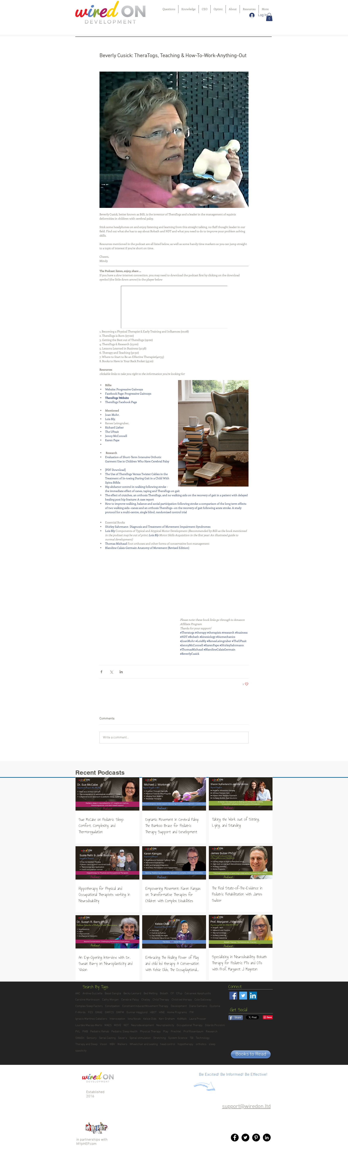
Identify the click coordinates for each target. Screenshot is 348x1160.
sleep (212, 1044)
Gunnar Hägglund (136, 1012)
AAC (77, 993)
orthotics (201, 1044)
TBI (191, 1038)
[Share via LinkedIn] (121, 672)
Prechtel (176, 1031)
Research (212, 1031)
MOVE (117, 1025)
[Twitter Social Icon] (243, 995)
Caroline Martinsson (87, 1000)
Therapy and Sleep (86, 1044)
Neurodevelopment (142, 1025)
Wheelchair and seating (144, 1044)
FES (90, 1012)
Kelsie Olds (149, 1019)
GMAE (99, 1012)
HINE (162, 1012)
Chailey (145, 1000)
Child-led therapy (182, 1000)
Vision (103, 1044)
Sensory (92, 1038)
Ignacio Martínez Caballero (91, 1019)
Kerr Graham (167, 1019)
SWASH (79, 1038)
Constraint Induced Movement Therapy (145, 1006)
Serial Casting (107, 1038)
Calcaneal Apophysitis (198, 993)
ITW (191, 1012)
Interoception (117, 1019)
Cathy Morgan (110, 1000)
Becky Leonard (132, 993)
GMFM (120, 1012)
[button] (269, 17)
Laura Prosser (197, 1019)
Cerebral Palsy (130, 1000)
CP (172, 993)
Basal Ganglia (113, 993)
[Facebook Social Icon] (233, 995)
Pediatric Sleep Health (124, 1031)
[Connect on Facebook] (235, 1137)
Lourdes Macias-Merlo (88, 1025)
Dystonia (215, 1006)
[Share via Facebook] (101, 672)
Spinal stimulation (140, 1038)
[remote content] (174, 307)
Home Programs (177, 1012)
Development (179, 1006)
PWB (85, 1031)
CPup (179, 993)
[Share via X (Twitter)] (111, 672)
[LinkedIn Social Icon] (253, 995)
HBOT (153, 1012)
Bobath (164, 993)
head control (167, 1044)
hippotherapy (185, 1044)
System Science (177, 1038)
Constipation (112, 1006)
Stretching (159, 1038)
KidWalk (182, 1019)
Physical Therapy (150, 1031)
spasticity (81, 1051)
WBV (112, 1044)
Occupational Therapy (190, 1025)
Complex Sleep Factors (89, 1006)
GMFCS (109, 1012)
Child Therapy (161, 1000)
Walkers (122, 1044)
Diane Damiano (198, 1006)
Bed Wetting (150, 993)
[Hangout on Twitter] (245, 1137)
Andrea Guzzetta (92, 993)
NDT (126, 1025)
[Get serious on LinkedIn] (267, 1137)
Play (165, 1031)
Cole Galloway (203, 1000)
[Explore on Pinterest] (256, 1137)
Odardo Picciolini (215, 1025)
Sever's (122, 1038)
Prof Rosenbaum (193, 1031)
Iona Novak (134, 1019)
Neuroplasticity (165, 1025)
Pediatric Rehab (99, 1031)
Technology (203, 1038)
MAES (108, 1025)
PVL (77, 1031)
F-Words (80, 1012)
